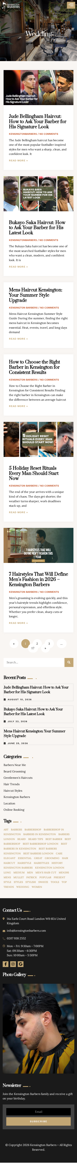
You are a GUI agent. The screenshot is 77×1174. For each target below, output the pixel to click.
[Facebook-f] (5, 964)
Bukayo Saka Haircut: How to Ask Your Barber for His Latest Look (37, 228)
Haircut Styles (13, 790)
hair (65, 858)
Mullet (18, 877)
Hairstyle (24, 863)
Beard (21, 839)
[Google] (20, 964)
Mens (7, 877)
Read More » (18, 160)
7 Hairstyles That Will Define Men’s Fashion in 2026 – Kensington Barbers (38, 579)
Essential (25, 858)
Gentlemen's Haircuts (18, 777)
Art (6, 829)
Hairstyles (41, 863)
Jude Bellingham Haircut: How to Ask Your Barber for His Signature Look (37, 122)
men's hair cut (45, 872)
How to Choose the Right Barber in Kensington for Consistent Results (34, 367)
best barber (53, 839)
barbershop (33, 829)
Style (7, 882)
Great (38, 858)
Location (9, 803)
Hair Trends (12, 784)
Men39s (64, 872)
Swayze (43, 882)
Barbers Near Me (15, 765)
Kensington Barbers (17, 797)
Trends (9, 886)
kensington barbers (18, 867)
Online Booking (14, 809)
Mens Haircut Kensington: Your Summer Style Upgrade (35, 295)
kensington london (49, 867)
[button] (71, 5)
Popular (45, 877)
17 (34, 647)
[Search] (68, 662)
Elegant (9, 858)
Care (59, 853)
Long (7, 872)
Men (30, 872)
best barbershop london (40, 843)
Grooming (52, 858)
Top (64, 882)
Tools (55, 882)
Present (59, 877)
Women (37, 886)
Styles (18, 882)
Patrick (31, 877)
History (57, 863)
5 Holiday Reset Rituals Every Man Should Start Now (34, 473)
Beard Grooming (15, 771)
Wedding (22, 886)
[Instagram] (13, 964)
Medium (19, 872)
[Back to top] (64, 1161)
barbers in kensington (39, 834)
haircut (9, 863)
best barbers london (38, 853)
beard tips (35, 839)
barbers (16, 829)
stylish (30, 882)
